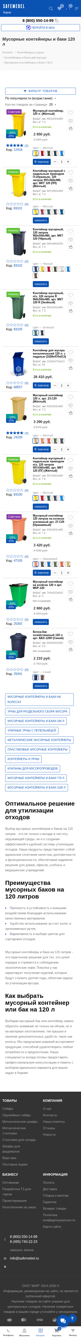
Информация (55, 1174)
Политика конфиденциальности (59, 1217)
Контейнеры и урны (23, 759)
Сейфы (7, 1108)
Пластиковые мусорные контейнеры (38, 749)
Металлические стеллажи (14, 1130)
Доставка (50, 1189)
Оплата (48, 1182)
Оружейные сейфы (16, 1115)
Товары (9, 1100)
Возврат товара (54, 1208)
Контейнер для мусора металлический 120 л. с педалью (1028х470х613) (49, 353)
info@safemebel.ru (24, 1258)
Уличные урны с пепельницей (32, 730)
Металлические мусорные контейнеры (39, 740)
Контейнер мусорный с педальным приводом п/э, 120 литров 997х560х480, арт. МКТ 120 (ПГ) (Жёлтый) (49, 464)
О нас (47, 1108)
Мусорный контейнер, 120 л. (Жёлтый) (48, 112)
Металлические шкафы (20, 1121)
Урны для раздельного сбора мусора (37, 711)
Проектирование (14, 1200)
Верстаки (9, 1158)
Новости (49, 1134)
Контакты (50, 1115)
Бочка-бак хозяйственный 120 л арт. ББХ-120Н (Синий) (48, 635)
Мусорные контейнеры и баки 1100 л (37, 787)
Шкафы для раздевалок (11, 1148)
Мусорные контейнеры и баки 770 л (36, 778)
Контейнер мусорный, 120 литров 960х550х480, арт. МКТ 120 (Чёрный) (48, 234)
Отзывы (49, 1128)
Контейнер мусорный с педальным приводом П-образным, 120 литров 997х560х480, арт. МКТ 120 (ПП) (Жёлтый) (49, 178)
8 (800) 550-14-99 (38, 20)
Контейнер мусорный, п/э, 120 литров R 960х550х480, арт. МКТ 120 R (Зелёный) (48, 298)
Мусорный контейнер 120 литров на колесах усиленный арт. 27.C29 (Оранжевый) (48, 520)
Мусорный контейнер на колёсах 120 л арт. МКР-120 (48, 585)
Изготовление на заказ (19, 1207)
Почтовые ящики (14, 1164)
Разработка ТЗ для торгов (16, 1191)
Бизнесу (10, 1174)
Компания (52, 1100)
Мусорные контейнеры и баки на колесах (34, 699)
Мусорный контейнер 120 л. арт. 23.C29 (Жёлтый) (48, 398)
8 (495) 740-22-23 (23, 1242)
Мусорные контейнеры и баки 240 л (36, 721)
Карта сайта (52, 1226)
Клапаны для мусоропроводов (33, 768)
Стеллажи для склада (18, 1140)
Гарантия (49, 1202)
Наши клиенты (54, 1121)
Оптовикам (10, 1182)
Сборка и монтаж (55, 1195)
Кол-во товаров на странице (26, 104)
